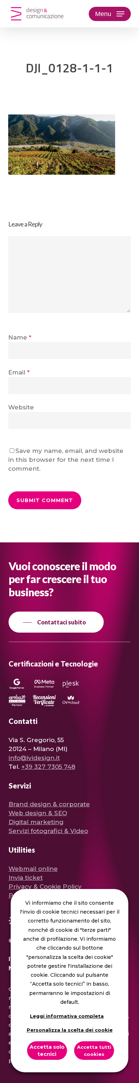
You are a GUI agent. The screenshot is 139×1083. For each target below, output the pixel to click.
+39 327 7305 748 (48, 766)
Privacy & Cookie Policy (45, 886)
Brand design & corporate (49, 804)
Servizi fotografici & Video (48, 830)
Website (21, 407)
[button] (110, 13)
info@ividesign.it (34, 757)
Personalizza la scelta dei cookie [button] (70, 1030)
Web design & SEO (38, 813)
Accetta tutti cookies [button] (94, 1050)
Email (19, 372)
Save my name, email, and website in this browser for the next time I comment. (65, 459)
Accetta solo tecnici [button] (47, 1050)
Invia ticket (26, 877)
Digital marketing (36, 822)
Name (19, 337)
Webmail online (33, 868)
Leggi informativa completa (67, 1016)
